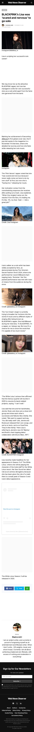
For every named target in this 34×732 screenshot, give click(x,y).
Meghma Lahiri (17, 637)
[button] (3, 3)
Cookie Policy (9, 713)
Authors (14, 708)
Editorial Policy (6, 710)
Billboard (5, 139)
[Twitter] (17, 703)
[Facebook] (13, 703)
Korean (4, 10)
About (9, 708)
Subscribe (16, 681)
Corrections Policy (17, 715)
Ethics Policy (16, 710)
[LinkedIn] (20, 703)
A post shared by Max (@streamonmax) (17, 531)
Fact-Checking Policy (21, 713)
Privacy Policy (26, 710)
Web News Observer (17, 2)
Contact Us (22, 708)
